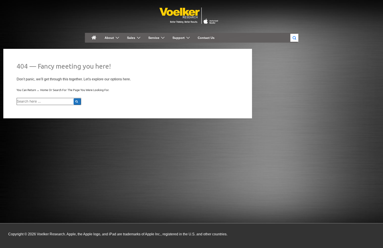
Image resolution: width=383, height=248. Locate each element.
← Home (42, 89)
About (109, 38)
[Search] (77, 101)
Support (178, 38)
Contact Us (206, 38)
